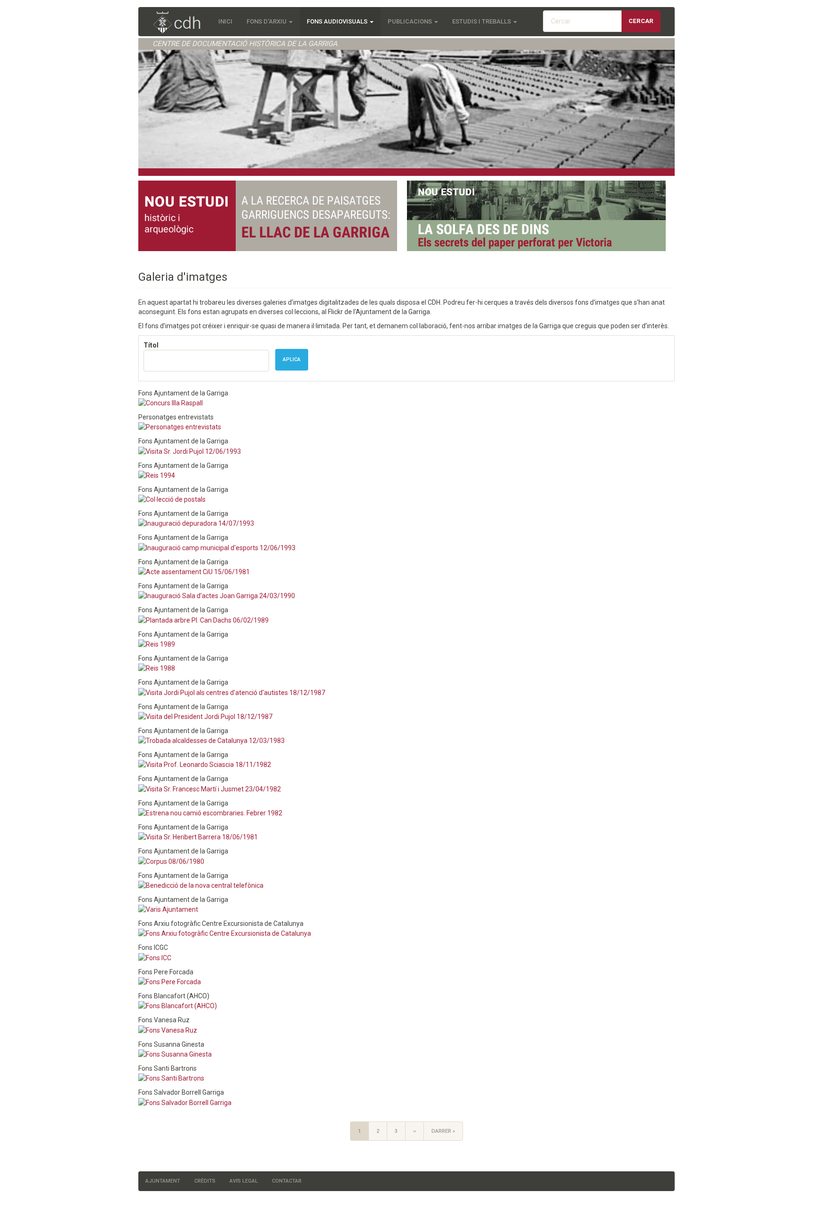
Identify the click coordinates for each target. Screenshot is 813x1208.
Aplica (292, 359)
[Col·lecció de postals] (172, 499)
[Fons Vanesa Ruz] (167, 1029)
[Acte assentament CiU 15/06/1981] (194, 571)
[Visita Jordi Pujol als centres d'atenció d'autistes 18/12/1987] (231, 691)
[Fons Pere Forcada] (169, 981)
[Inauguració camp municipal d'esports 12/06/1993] (216, 547)
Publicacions (410, 21)
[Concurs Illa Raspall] (170, 402)
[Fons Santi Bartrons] (171, 1078)
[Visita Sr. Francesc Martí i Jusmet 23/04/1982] (209, 788)
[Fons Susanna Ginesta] (175, 1054)
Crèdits (204, 1181)
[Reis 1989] (156, 643)
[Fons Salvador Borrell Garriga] (184, 1101)
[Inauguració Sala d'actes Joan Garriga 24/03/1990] (216, 595)
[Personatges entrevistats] (179, 426)
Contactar (287, 1181)
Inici (225, 21)
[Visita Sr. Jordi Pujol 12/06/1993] (189, 450)
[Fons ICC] (154, 957)
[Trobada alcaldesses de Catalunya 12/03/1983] (211, 740)
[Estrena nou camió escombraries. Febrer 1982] (210, 812)
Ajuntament (162, 1181)
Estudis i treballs (482, 21)
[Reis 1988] (156, 667)
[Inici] (181, 23)
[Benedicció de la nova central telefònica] (200, 885)
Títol (151, 345)
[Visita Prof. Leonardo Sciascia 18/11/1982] (204, 764)
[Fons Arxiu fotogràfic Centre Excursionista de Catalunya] (224, 933)
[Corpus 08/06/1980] (171, 860)
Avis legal (244, 1181)
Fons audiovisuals (338, 21)
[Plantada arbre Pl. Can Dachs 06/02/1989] (203, 619)
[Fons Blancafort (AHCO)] (177, 1005)
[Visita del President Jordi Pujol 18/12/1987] (205, 716)
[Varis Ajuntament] (168, 909)
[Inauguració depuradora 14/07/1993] (196, 523)
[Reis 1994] (156, 475)
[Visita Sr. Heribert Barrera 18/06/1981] (198, 836)
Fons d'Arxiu (267, 21)
